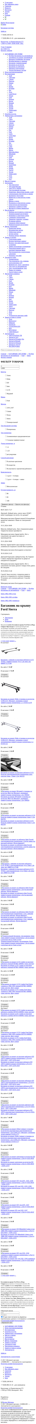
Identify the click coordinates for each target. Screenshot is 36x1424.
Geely (11, 134)
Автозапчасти (9, 334)
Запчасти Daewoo (15, 343)
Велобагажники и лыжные (18, 61)
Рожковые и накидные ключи (19, 215)
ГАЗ (10, 179)
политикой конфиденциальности (13, 1320)
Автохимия (9, 183)
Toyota (11, 108)
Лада (10, 92)
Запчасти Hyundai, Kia (16, 339)
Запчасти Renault (14, 341)
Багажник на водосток (16, 65)
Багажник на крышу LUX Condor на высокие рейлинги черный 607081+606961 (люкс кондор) (17, 966)
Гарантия (8, 6)
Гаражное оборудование (17, 223)
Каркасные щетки (15, 228)
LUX (8, 390)
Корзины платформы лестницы (19, 59)
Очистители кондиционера (18, 205)
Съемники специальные (17, 217)
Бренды (3, 372)
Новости (8, 8)
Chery (11, 112)
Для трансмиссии (15, 186)
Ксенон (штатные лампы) (17, 241)
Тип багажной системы (9, 426)
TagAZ (11, 170)
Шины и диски (14, 201)
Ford (10, 85)
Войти (3, 23)
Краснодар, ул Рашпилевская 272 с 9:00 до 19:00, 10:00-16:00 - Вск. (12, 42)
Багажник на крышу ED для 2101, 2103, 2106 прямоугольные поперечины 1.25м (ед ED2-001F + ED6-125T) (17, 1188)
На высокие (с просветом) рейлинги (19, 469)
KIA (10, 286)
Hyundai (11, 88)
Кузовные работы (15, 221)
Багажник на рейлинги (16, 67)
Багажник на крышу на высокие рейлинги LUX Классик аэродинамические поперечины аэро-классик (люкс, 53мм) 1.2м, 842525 (17, 774)
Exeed (11, 128)
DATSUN (12, 324)
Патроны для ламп (15, 255)
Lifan (10, 146)
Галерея (7, 15)
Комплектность (6, 472)
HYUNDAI (12, 330)
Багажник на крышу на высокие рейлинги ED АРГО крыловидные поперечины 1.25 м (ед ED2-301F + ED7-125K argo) (18, 1112)
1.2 (8, 447)
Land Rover (12, 94)
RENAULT (12, 321)
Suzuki (11, 106)
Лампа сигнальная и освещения (19, 246)
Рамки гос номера (15, 270)
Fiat (10, 130)
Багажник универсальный (18, 63)
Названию (8, 621)
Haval (11, 137)
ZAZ (10, 175)
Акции (7, 11)
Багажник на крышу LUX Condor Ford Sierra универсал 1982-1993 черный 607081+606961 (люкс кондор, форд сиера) (16, 991)
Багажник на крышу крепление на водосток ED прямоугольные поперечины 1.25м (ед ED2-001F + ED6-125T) (17, 1164)
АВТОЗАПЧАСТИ (15, 335)
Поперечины (11, 429)
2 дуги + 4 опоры (12, 476)
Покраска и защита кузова (18, 206)
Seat (10, 299)
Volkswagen (13, 110)
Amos (9, 375)
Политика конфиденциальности (12, 1364)
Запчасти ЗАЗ (13, 337)
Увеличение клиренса (12, 274)
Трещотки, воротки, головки (18, 219)
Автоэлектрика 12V (15, 263)
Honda (11, 86)
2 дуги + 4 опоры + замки (15, 479)
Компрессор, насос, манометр (19, 265)
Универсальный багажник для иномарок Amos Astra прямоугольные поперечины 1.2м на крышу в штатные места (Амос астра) (18, 943)
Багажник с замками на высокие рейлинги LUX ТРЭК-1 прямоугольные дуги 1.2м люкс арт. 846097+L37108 (17, 661)
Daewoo (11, 81)
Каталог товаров (6, 50)
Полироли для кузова (16, 195)
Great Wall (12, 136)
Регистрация (10, 23)
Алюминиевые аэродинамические (18, 436)
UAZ (10, 177)
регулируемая (11, 454)
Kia (10, 90)
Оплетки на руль (10, 114)
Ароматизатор (13, 259)
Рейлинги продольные (16, 68)
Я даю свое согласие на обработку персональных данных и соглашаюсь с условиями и (18, 1318)
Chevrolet (12, 77)
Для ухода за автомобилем (18, 266)
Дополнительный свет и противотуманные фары (17, 249)
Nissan (11, 96)
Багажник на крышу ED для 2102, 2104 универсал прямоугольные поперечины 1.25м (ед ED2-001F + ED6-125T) (18, 1260)
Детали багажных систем (17, 70)
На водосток (11, 465)
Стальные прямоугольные (15, 440)
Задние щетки (13, 234)
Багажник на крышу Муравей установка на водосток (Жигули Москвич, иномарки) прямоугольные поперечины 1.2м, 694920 (15, 798)
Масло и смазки (10, 181)
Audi (10, 76)
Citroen (11, 79)
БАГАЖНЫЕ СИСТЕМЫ (13, 54)
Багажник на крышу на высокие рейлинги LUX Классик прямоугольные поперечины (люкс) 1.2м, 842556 (18, 822)
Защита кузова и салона (13, 317)
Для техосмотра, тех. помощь (19, 261)
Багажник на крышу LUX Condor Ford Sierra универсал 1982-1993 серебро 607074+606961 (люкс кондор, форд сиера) (16, 1039)
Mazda (11, 148)
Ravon (11, 101)
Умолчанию (9, 618)
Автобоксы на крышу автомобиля (20, 57)
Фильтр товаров (6, 357)
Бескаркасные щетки (16, 230)
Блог (6, 13)
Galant (9, 411)
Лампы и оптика (10, 237)
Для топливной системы (17, 190)
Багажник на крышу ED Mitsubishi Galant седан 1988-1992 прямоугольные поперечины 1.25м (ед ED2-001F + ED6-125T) (17, 1236)
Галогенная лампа (15, 239)
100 (8, 501)
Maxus (11, 150)
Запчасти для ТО (14, 344)
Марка (3, 397)
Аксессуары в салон (15, 272)
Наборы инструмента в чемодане (20, 212)
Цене (6, 619)
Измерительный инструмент (18, 225)
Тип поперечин (6, 433)
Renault (11, 103)
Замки (3, 483)
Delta (8, 379)
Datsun (11, 83)
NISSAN (12, 323)
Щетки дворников (11, 226)
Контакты (8, 10)
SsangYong (12, 165)
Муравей (10, 393)
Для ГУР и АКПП (15, 188)
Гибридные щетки (15, 232)
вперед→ (13, 641)
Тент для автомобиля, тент (18, 268)
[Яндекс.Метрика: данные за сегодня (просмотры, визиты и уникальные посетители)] (7, 1402)
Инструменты (9, 210)
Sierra (29, 355)
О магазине (9, 2)
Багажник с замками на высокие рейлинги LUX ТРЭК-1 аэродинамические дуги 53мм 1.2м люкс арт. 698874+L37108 (17, 871)
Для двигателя (14, 185)
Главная (3, 354)
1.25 (8, 451)
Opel (10, 97)
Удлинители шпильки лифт (18, 315)
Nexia (9, 415)
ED (8, 383)
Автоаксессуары (10, 257)
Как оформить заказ (11, 4)
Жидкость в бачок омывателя (19, 208)
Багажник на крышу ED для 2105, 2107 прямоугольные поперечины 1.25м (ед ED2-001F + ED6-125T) (17, 1212)
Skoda (11, 105)
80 (7, 493)
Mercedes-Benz (14, 152)
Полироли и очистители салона (19, 203)
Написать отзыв (6, 587)
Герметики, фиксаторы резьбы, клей (21, 192)
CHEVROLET (14, 332)
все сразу (6, 641)
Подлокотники (10, 74)
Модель (3, 404)
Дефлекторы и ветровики (13, 116)
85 (7, 497)
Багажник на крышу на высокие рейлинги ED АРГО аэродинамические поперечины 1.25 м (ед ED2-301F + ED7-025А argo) (17, 1088)
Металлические (12, 486)
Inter (8, 386)
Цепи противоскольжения (14, 72)
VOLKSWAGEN (14, 326)
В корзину (5, 674)
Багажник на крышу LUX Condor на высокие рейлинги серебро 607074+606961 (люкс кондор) (17, 1014)
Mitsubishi (12, 154)
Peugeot (11, 99)
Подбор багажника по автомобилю (21, 56)
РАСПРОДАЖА (14, 346)
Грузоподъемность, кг (8, 490)
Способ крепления (7, 458)
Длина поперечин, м (8, 443)
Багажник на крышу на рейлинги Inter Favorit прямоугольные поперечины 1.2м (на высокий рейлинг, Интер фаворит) (17, 895)
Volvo (11, 306)
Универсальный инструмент (18, 214)
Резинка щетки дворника (17, 235)
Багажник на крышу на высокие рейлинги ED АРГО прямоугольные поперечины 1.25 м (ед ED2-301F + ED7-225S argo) (16, 1063)
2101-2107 (10, 408)
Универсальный (12, 422)
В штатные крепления (14, 461)
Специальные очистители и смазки (21, 194)
